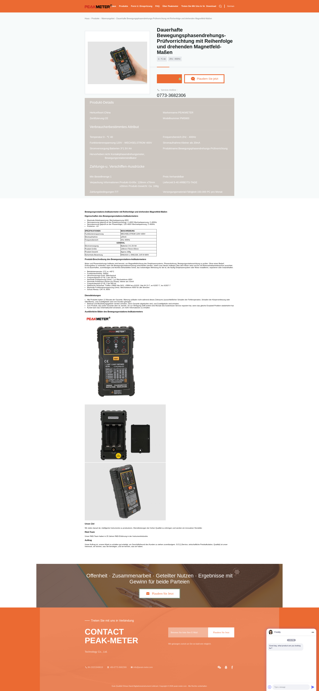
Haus (113, 6)
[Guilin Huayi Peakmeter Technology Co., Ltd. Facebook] (232, 667)
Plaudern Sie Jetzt (168, 78)
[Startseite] (98, 6)
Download (211, 6)
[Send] (313, 687)
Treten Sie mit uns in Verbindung (193, 6)
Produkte (123, 6)
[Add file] (269, 687)
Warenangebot (107, 18)
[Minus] (312, 632)
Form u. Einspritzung (141, 6)
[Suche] (220, 6)
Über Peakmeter (170, 6)
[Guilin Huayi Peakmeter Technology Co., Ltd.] (219, 667)
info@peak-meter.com (143, 667)
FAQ (157, 6)
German (230, 6)
